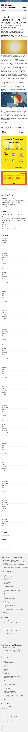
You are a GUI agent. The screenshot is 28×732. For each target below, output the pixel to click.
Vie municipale (5, 604)
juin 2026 (4, 242)
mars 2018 (4, 451)
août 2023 (4, 314)
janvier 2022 (4, 354)
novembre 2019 (5, 409)
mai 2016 (4, 493)
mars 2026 (4, 249)
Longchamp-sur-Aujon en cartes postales (12, 590)
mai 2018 (4, 447)
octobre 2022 (4, 335)
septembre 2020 (5, 388)
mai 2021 (4, 371)
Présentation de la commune (9, 591)
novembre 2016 (5, 485)
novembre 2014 (5, 523)
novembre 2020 (5, 384)
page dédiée (23, 112)
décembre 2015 (5, 504)
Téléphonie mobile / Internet (9, 598)
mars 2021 (4, 375)
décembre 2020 (5, 382)
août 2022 (4, 339)
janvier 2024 (4, 303)
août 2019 (4, 415)
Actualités (5, 574)
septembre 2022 (5, 337)
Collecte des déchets (8, 585)
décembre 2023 (5, 306)
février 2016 (4, 500)
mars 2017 (4, 477)
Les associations (7, 602)
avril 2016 (4, 496)
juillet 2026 (4, 240)
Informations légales (8, 578)
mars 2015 (4, 517)
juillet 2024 (4, 291)
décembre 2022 (5, 331)
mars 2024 (4, 299)
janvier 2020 (4, 405)
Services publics (7, 597)
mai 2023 (4, 320)
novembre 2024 (5, 282)
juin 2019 (4, 420)
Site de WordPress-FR (6, 549)
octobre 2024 (4, 284)
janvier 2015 (4, 519)
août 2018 (4, 441)
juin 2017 (4, 470)
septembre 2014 (5, 527)
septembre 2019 (5, 413)
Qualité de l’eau (7, 593)
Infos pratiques (5, 579)
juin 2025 (4, 268)
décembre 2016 (5, 483)
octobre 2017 (4, 462)
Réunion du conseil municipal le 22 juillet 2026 (11, 204)
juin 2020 (4, 394)
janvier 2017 (4, 481)
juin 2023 (4, 318)
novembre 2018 (5, 434)
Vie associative (5, 601)
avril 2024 (4, 297)
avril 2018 (4, 449)
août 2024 (4, 289)
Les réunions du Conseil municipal (10, 610)
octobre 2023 (4, 310)
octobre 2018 (4, 436)
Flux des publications (6, 544)
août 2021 (4, 365)
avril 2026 (4, 246)
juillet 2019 (4, 417)
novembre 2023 (5, 308)
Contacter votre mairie (8, 576)
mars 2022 (4, 350)
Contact (4, 575)
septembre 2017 (5, 464)
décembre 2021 (5, 356)
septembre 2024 (5, 287)
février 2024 (4, 301)
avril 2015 (4, 515)
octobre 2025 (4, 259)
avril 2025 (4, 272)
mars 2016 (4, 498)
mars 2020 (4, 401)
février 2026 (4, 251)
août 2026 (4, 238)
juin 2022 (4, 344)
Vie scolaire (5, 612)
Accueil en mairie (7, 582)
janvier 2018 (4, 455)
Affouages (6, 583)
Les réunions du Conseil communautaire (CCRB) (13, 609)
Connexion (4, 542)
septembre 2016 (5, 489)
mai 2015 (4, 512)
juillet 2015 (4, 508)
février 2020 (4, 403)
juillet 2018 (4, 443)
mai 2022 (4, 346)
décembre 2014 (5, 521)
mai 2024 (4, 295)
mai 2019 (4, 422)
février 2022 (4, 352)
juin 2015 (4, 510)
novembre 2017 (5, 460)
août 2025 (4, 263)
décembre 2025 (5, 255)
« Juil (2, 640)
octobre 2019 (4, 411)
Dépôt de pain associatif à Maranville (18, 218)
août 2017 (4, 466)
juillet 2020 (4, 392)
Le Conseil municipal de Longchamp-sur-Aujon (13, 608)
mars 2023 (4, 325)
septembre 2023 (5, 312)
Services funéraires (7, 595)
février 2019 (4, 428)
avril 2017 (4, 474)
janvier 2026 (4, 253)
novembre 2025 (5, 257)
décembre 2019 (5, 407)
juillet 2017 (4, 468)
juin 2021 (4, 369)
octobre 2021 (4, 360)
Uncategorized (17, 25)
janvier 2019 (4, 430)
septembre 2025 (5, 261)
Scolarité (5, 613)
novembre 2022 (5, 333)
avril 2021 (4, 373)
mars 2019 (4, 426)
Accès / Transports (7, 580)
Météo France (15, 55)
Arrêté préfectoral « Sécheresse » (8, 198)
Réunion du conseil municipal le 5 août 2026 (11, 202)
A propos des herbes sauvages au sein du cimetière (12, 206)
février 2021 (4, 377)
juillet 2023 (4, 316)
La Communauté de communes (10, 606)
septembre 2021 (5, 363)
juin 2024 (4, 293)
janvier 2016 (4, 502)
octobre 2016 (4, 487)
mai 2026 (4, 244)
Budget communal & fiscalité (9, 605)
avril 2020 (4, 398)
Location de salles (7, 589)
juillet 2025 (4, 265)
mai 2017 (4, 472)
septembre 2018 (5, 439)
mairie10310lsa (5, 25)
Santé (5, 594)
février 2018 (4, 453)
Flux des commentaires (6, 547)
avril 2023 (4, 322)
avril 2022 (4, 348)
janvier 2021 (4, 379)
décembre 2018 (5, 432)
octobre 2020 (4, 386)
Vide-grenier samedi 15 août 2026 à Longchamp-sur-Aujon (13, 200)
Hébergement (6, 587)
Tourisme (6, 599)
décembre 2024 (5, 280)
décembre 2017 (5, 458)
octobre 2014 (4, 525)
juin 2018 (4, 445)
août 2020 (4, 390)
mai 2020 (4, 396)
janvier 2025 (4, 278)
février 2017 (4, 479)
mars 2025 (4, 274)
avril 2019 (4, 424)
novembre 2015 (5, 506)
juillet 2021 (4, 367)
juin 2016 (4, 491)
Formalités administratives (9, 586)
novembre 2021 (5, 358)
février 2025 (4, 276)
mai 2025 (4, 270)
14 (11, 630)
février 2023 (4, 327)
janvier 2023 (4, 329)
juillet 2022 (4, 341)
